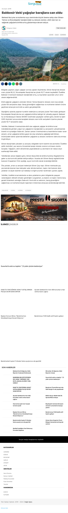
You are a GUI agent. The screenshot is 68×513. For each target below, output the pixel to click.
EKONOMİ (5, 25)
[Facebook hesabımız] (11, 510)
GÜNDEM (5, 14)
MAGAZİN (5, 32)
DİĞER (4, 39)
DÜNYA (5, 18)
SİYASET (5, 21)
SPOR (4, 28)
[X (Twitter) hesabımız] (21, 510)
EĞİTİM (5, 36)
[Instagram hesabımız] (32, 510)
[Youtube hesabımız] (43, 510)
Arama (50, 8)
